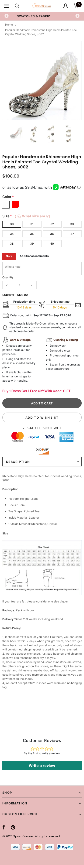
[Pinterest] (13, 827)
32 (52, 224)
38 (12, 243)
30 (12, 224)
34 (12, 234)
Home (9, 24)
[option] (42, 80)
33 (72, 224)
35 (32, 234)
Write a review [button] (42, 765)
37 (72, 234)
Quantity (8, 277)
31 (32, 224)
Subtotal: (8, 295)
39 (32, 243)
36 (52, 234)
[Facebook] (3, 827)
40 (52, 243)
